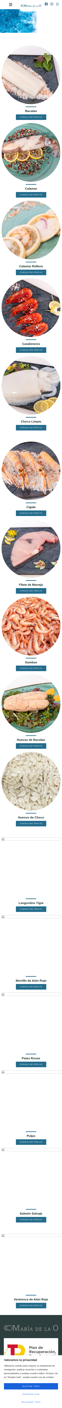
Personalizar (31, 1394)
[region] (31, 1381)
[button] (10, 5)
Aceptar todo (31, 1386)
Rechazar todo (31, 1402)
